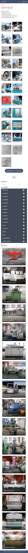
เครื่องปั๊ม (13, 206)
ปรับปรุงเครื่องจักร (13, 241)
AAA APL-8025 (7, 509)
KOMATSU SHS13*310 (9, 547)
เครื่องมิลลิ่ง (13, 199)
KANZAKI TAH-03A (8, 320)
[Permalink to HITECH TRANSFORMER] (14, 275)
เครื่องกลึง (13, 196)
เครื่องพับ (13, 215)
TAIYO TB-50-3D (7, 301)
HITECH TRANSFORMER (9, 282)
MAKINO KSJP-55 (7, 453)
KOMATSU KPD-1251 (8, 491)
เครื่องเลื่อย (13, 219)
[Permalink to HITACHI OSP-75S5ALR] (14, 350)
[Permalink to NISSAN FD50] (14, 388)
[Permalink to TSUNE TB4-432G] (14, 331)
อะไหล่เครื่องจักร (13, 238)
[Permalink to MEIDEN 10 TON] (14, 407)
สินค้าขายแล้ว (10, 8)
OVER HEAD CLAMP (8, 263)
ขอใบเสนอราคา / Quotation (14, 171)
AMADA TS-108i (7, 472)
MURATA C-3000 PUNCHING (10, 377)
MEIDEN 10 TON (7, 415)
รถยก (13, 225)
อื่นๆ (13, 235)
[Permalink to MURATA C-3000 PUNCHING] (14, 369)
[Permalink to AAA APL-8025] (14, 502)
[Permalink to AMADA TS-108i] (14, 464)
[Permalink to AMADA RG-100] (14, 521)
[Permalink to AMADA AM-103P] (14, 426)
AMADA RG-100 (7, 528)
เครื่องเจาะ (13, 209)
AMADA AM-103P (7, 434)
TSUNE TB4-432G (7, 339)
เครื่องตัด (13, 212)
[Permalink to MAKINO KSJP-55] (14, 445)
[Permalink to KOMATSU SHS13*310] (14, 539)
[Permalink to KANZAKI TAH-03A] (14, 313)
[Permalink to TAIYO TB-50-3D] (14, 294)
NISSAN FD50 (6, 396)
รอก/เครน (13, 228)
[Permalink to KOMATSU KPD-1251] (14, 483)
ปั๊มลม (13, 231)
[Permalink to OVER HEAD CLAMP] (14, 256)
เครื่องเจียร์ (13, 203)
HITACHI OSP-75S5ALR (9, 358)
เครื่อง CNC (13, 193)
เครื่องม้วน (13, 222)
